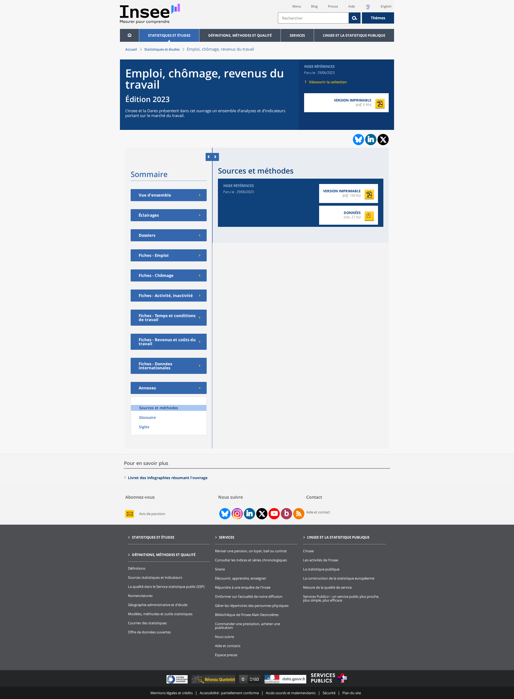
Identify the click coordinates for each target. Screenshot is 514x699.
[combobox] (336, 18)
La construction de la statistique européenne (338, 578)
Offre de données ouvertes (149, 632)
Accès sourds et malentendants (291, 692)
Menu (296, 6)
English (386, 6)
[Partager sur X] (383, 139)
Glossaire (147, 417)
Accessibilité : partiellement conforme (229, 692)
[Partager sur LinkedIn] (370, 139)
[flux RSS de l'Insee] (299, 513)
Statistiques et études (169, 35)
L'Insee (308, 550)
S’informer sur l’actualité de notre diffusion (248, 596)
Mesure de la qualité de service (327, 587)
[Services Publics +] (328, 683)
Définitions (136, 568)
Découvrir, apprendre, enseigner (240, 578)
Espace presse (226, 654)
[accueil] (129, 35)
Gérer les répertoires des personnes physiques (252, 605)
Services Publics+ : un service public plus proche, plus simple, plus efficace (341, 598)
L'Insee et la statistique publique (354, 35)
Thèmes (378, 17)
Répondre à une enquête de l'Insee (242, 587)
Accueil (131, 49)
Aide (351, 6)
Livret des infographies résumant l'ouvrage (167, 477)
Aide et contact (318, 512)
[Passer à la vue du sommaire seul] (215, 157)
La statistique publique (321, 569)
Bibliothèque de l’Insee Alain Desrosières (247, 614)
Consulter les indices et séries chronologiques (251, 560)
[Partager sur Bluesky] (358, 139)
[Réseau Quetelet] (213, 683)
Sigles (144, 426)
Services (297, 35)
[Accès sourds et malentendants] (368, 8)
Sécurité (329, 692)
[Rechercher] (355, 18)
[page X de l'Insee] (262, 513)
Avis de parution (152, 514)
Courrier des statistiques (147, 623)
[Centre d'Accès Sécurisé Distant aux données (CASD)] (250, 683)
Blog (314, 6)
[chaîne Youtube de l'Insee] (274, 513)
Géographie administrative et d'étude (157, 604)
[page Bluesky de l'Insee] (224, 513)
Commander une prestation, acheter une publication (247, 625)
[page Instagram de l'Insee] (236, 513)
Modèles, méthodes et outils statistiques (160, 613)
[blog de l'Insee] (286, 514)
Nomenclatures (140, 595)
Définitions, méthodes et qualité (240, 35)
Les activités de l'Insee (320, 560)
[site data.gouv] (285, 683)
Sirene (220, 569)
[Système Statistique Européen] (178, 683)
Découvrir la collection (328, 82)
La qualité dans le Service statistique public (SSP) (166, 586)
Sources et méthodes (158, 407)
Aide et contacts (227, 645)
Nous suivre (224, 636)
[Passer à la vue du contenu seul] (209, 157)
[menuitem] (129, 35)
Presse (333, 6)
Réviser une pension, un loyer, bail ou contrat (251, 550)
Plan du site (351, 692)
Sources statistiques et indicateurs (155, 577)
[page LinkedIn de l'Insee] (249, 513)
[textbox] (313, 18)
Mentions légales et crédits (171, 692)
